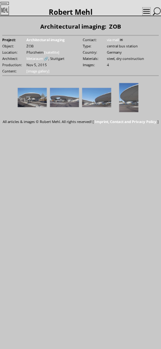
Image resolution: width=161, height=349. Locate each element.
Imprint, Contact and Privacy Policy (126, 121)
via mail (113, 39)
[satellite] (51, 52)
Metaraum (34, 58)
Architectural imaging (45, 39)
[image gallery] (38, 70)
